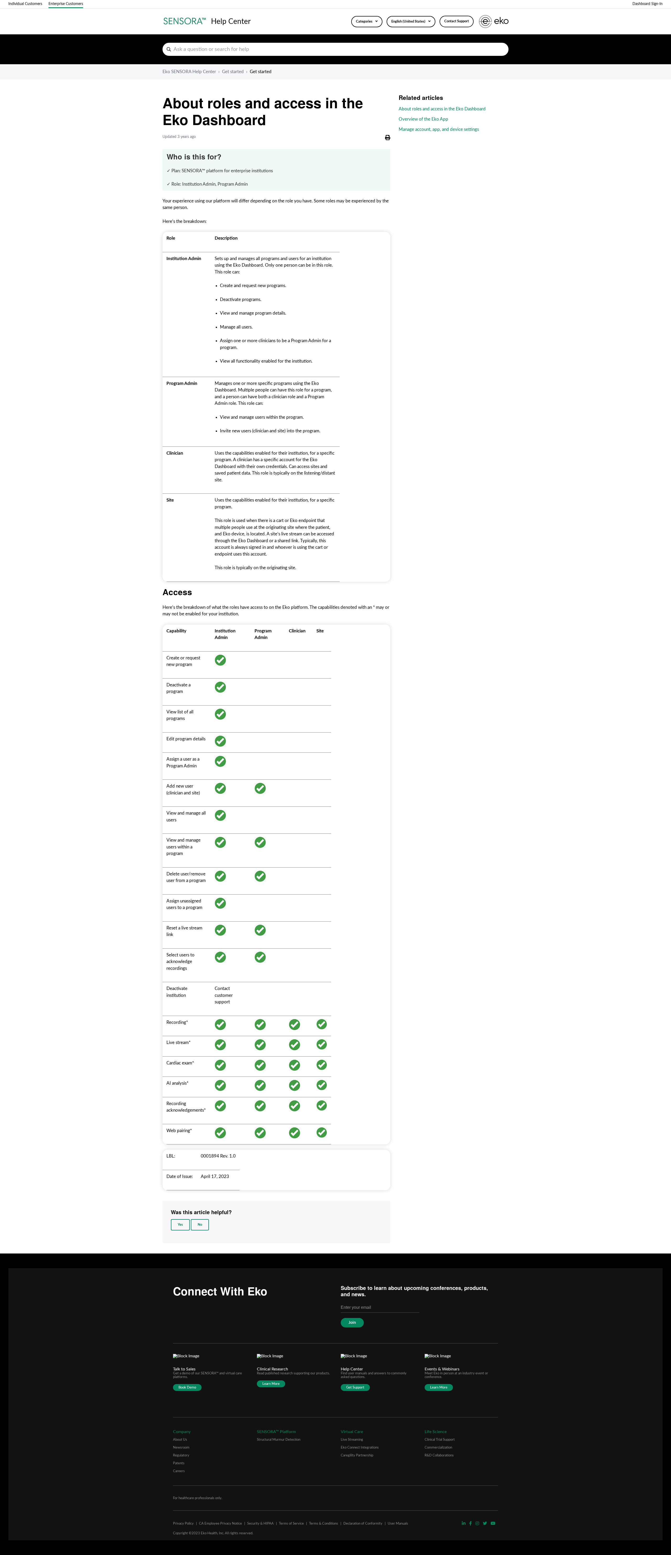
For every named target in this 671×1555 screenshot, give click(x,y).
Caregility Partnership (357, 1455)
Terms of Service (291, 1523)
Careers (179, 1471)
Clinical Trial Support (440, 1439)
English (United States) (408, 21)
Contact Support (456, 21)
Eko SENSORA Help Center (189, 71)
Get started (233, 71)
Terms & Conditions (323, 1523)
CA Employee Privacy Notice (220, 1523)
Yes (180, 1224)
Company (182, 1432)
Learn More (271, 1383)
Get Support (355, 1387)
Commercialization (438, 1447)
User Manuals (398, 1523)
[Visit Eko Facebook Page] (471, 1523)
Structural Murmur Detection (278, 1439)
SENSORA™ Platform (276, 1432)
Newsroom (181, 1447)
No (200, 1224)
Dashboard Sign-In (647, 4)
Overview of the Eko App (423, 119)
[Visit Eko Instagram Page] (477, 1523)
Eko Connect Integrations (360, 1447)
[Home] (185, 21)
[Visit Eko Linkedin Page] (464, 1523)
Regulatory (181, 1455)
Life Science (436, 1432)
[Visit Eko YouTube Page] (493, 1523)
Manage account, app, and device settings (439, 129)
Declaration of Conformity (362, 1523)
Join (352, 1323)
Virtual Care (352, 1432)
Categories (364, 21)
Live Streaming (352, 1439)
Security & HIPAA (260, 1523)
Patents (179, 1463)
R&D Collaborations (439, 1455)
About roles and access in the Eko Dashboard (442, 109)
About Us (180, 1439)
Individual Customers (25, 4)
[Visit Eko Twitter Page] (485, 1523)
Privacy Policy (183, 1523)
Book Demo (187, 1387)
